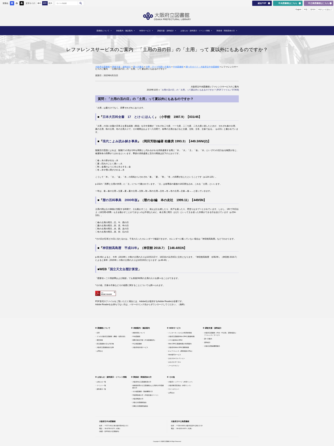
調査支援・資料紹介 (165, 31)
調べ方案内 (208, 339)
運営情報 (100, 340)
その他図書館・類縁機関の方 (142, 391)
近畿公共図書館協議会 (140, 406)
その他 (172, 377)
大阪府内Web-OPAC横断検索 (178, 347)
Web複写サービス (174, 355)
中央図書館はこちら (287, 3)
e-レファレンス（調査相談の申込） (180, 351)
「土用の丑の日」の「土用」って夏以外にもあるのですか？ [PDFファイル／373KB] (199, 90)
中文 (306, 9)
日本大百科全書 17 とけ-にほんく (129, 117)
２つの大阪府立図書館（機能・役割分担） (111, 336)
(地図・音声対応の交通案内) (109, 431)
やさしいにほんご (325, 9)
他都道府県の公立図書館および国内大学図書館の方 (148, 387)
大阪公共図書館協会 (139, 402)
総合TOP (262, 3)
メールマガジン (173, 366)
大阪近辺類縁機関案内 (212, 346)
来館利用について (138, 333)
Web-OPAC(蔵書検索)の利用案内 (180, 344)
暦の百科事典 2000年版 (120, 200)
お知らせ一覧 (101, 382)
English (298, 9)
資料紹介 (207, 342)
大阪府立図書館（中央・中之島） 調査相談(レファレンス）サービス (220, 334)
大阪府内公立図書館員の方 (141, 382)
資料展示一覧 (101, 389)
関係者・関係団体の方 (226, 31)
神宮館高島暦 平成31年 (120, 248)
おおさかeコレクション (176, 358)
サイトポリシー (173, 389)
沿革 (98, 333)
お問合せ (100, 351)
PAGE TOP (324, 430)
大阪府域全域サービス (140, 347)
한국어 (312, 9)
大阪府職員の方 (137, 399)
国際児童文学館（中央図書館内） (144, 340)
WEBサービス (145, 31)
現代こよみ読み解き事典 (120, 141)
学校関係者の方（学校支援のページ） (145, 395)
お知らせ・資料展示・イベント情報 (195, 31)
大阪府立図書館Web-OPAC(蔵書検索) (181, 336)
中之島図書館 (137, 344)
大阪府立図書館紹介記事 (105, 347)
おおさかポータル (174, 362)
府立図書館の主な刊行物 (105, 344)
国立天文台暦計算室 (124, 269)
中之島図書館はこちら (318, 3)
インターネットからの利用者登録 (180, 333)
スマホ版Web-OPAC (175, 340)
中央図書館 (136, 336)
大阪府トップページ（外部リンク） (180, 382)
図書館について (103, 31)
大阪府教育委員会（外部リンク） (180, 385)
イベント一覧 (101, 385)
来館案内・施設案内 (124, 31)
